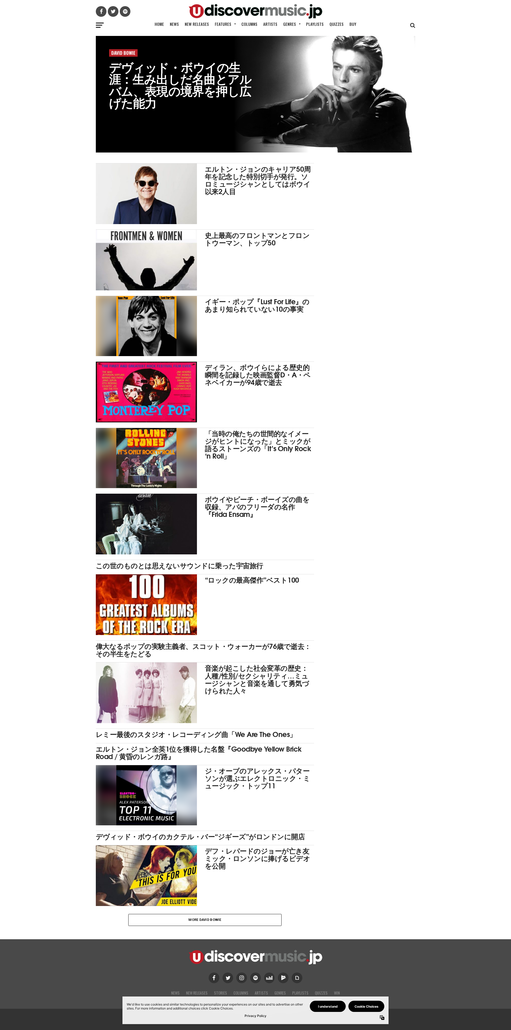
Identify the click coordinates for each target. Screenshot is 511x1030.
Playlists (315, 24)
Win (337, 993)
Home (159, 24)
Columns (249, 24)
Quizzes (336, 24)
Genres (289, 24)
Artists (270, 24)
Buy (352, 24)
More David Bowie (204, 920)
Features (223, 24)
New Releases (197, 24)
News (174, 24)
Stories (220, 993)
